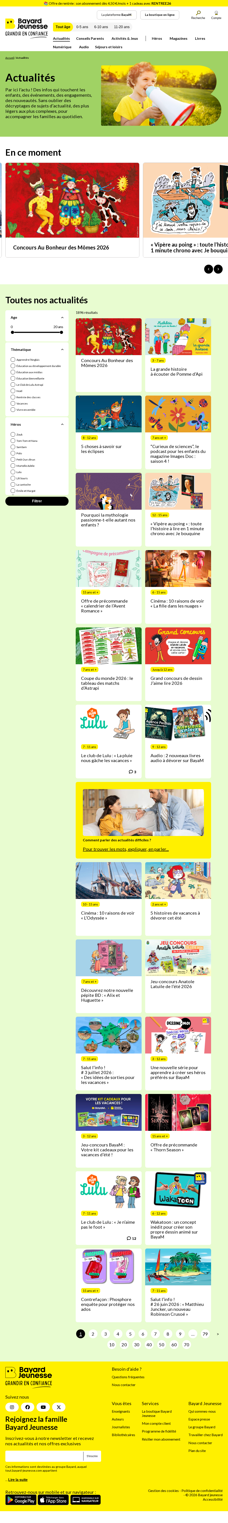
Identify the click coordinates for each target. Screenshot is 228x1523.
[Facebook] (27, 1407)
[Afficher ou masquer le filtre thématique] (62, 349)
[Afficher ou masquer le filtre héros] (62, 424)
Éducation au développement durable (38, 366)
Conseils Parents (90, 38)
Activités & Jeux (125, 38)
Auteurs (118, 1419)
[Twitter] (58, 1407)
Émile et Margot (25, 490)
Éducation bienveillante (30, 378)
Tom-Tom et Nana (26, 440)
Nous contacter (124, 1385)
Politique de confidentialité (202, 1490)
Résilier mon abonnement (161, 1439)
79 (205, 1334)
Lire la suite (18, 1480)
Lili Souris (22, 478)
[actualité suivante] (218, 269)
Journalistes (121, 1427)
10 (111, 1344)
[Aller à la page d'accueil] (26, 37)
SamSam (21, 447)
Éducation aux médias (29, 372)
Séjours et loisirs (108, 47)
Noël (19, 391)
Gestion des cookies (163, 1490)
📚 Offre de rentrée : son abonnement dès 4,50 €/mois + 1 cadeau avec (107, 3)
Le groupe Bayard (201, 1427)
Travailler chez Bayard (205, 1435)
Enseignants (121, 1411)
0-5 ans (82, 27)
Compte (216, 18)
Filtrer (37, 501)
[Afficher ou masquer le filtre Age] (62, 317)
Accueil (9, 57)
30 (136, 1344)
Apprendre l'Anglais (28, 359)
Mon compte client (156, 1423)
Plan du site (197, 1450)
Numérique (62, 47)
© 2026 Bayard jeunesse (204, 1495)
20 (124, 1344)
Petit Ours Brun (25, 459)
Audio (84, 47)
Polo (19, 453)
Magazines (178, 38)
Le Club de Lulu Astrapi (29, 384)
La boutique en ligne (160, 15)
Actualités (61, 38)
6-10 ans (101, 27)
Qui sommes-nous (202, 1411)
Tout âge (63, 27)
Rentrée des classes (28, 397)
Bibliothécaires (123, 1435)
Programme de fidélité (159, 1431)
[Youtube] (43, 1407)
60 (174, 1344)
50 (161, 1344)
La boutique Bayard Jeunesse (157, 1413)
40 (149, 1344)
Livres (200, 38)
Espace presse (199, 1419)
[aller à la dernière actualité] (208, 269)
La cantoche (23, 484)
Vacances (22, 403)
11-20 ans (122, 27)
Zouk (19, 434)
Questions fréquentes (128, 1377)
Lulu (19, 472)
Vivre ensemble (25, 409)
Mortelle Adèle (25, 465)
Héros (157, 38)
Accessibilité (213, 1499)
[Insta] (12, 1407)
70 (186, 1344)
